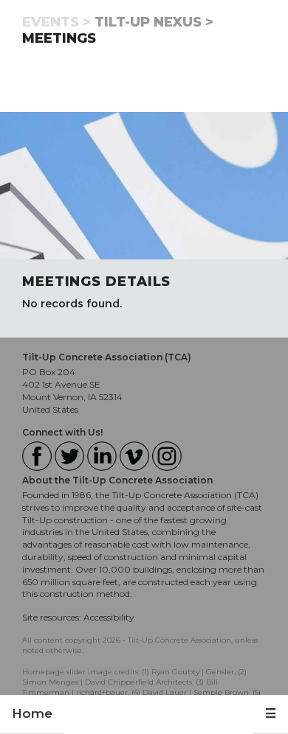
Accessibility (108, 617)
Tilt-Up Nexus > (154, 22)
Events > (56, 22)
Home (32, 713)
